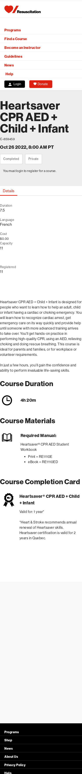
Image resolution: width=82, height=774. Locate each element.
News (9, 65)
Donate (43, 84)
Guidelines (13, 56)
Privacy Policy (15, 765)
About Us (11, 757)
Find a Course (15, 39)
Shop (8, 740)
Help (9, 74)
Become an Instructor (22, 48)
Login (17, 84)
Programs (12, 30)
